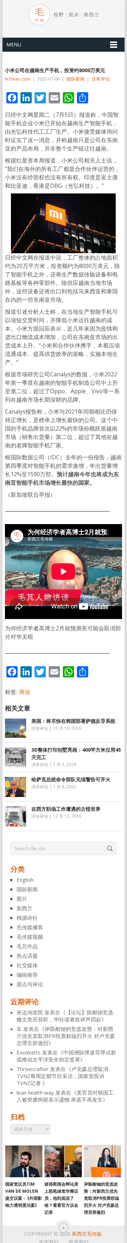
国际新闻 (75, 79)
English (25, 879)
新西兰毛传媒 (87, 1233)
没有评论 (100, 79)
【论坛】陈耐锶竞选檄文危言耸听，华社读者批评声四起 (65, 1016)
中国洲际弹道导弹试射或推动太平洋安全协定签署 (66, 1056)
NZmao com (17, 79)
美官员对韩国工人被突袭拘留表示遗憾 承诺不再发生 (65, 1096)
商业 (24, 692)
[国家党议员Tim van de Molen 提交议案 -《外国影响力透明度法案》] (23, 1161)
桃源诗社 (27, 917)
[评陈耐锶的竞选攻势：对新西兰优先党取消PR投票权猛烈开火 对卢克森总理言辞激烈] (102, 1161)
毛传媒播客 (30, 927)
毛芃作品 (27, 946)
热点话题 (27, 955)
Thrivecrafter (33, 1068)
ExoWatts (29, 1052)
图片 (22, 898)
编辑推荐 (27, 974)
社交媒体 (27, 965)
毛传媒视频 (30, 936)
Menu (13, 44)
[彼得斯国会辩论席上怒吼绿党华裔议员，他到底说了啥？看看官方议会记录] (62, 1161)
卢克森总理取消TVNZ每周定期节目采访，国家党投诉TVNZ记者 (62, 1075)
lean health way (35, 1092)
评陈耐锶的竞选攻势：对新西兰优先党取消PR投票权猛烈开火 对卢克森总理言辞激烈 (66, 1035)
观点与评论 (30, 984)
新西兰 (24, 908)
